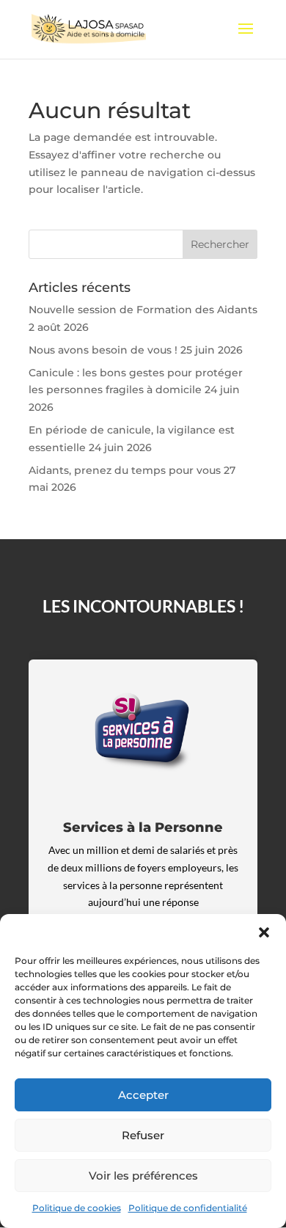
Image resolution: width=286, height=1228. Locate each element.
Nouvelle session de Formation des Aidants (143, 309)
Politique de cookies (76, 1207)
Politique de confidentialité (187, 1207)
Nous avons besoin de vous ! (103, 350)
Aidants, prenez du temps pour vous (125, 470)
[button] (264, 932)
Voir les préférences (143, 1176)
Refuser (143, 1135)
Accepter (143, 1095)
